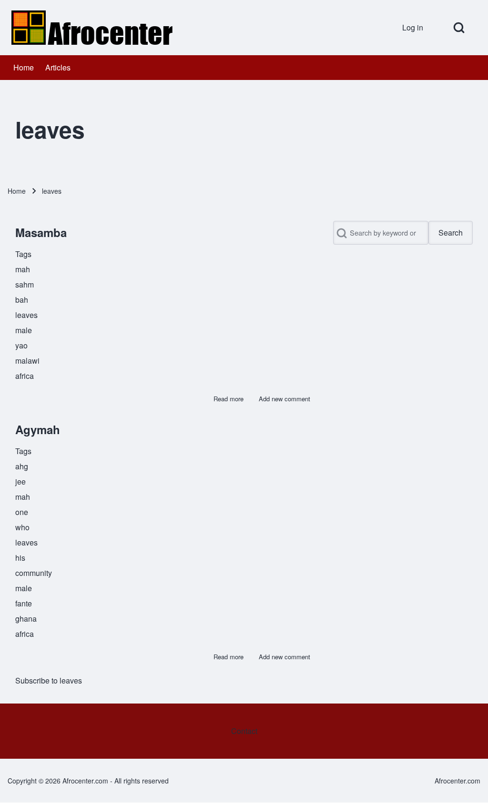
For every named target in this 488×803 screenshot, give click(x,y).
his (20, 557)
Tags (23, 253)
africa (24, 375)
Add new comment (284, 398)
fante (23, 603)
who (22, 527)
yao (21, 345)
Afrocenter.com (457, 780)
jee (20, 481)
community (33, 572)
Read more (229, 398)
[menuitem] (416, 28)
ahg (21, 466)
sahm (24, 284)
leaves (26, 314)
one (21, 511)
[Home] (93, 28)
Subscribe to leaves (48, 680)
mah (22, 269)
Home (17, 191)
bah (21, 299)
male (23, 330)
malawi (27, 360)
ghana (26, 618)
